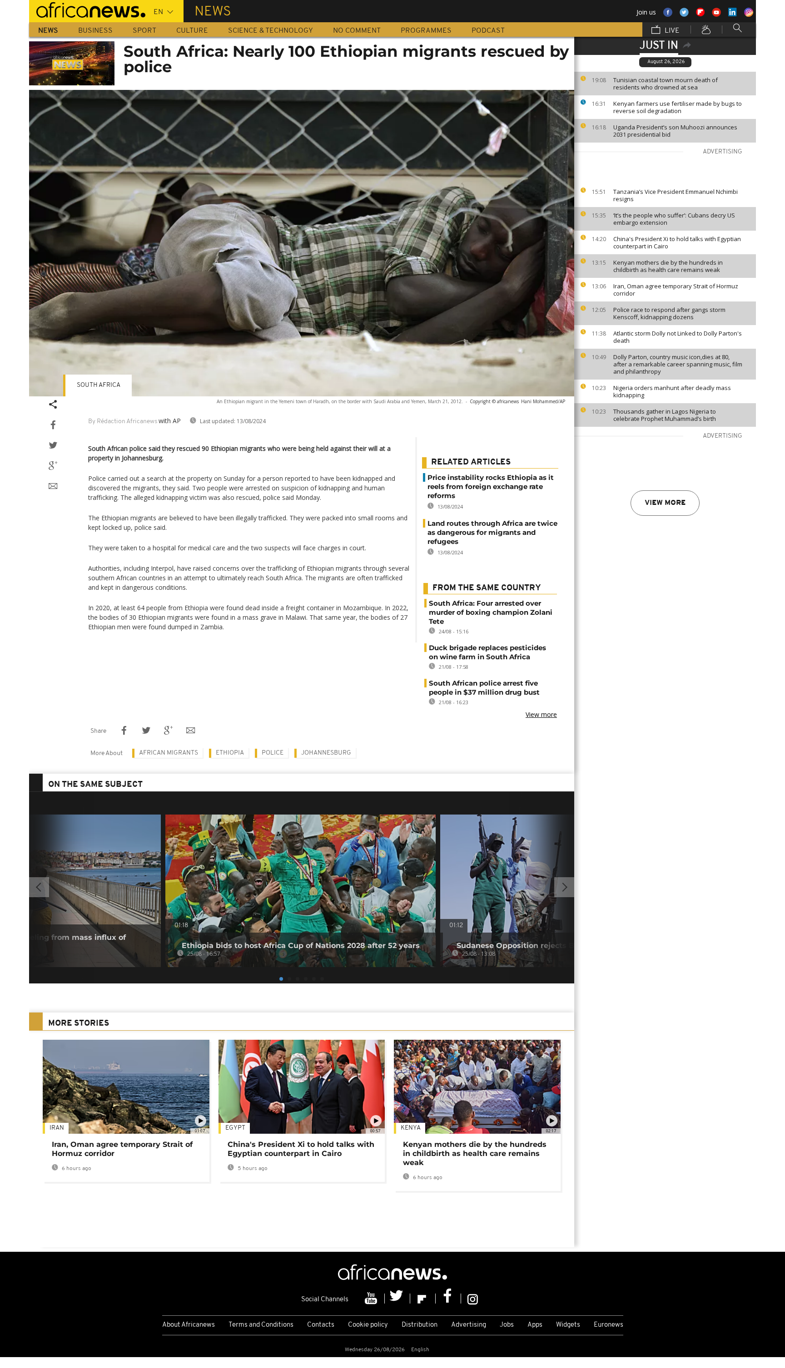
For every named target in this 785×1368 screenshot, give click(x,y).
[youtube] (372, 1299)
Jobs (507, 1325)
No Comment (357, 31)
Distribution (419, 1325)
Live (671, 31)
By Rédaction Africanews (122, 421)
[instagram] (472, 1299)
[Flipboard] (423, 1299)
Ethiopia (230, 753)
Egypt (235, 1128)
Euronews (608, 1325)
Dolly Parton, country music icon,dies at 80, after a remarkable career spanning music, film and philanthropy (677, 364)
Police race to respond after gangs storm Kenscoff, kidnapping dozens (669, 313)
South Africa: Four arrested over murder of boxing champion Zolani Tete (490, 612)
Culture (192, 31)
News (48, 31)
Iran (57, 1128)
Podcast (488, 31)
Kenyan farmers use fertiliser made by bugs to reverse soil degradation (677, 107)
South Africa (98, 385)
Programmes (426, 31)
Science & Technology (270, 31)
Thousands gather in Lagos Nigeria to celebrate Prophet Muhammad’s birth (664, 415)
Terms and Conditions (261, 1325)
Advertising (468, 1325)
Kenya (411, 1128)
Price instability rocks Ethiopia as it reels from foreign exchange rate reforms (490, 486)
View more (665, 503)
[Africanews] (87, 9)
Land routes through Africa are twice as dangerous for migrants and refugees (492, 532)
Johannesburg (326, 753)
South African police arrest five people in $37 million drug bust (484, 687)
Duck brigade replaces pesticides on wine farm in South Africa (487, 652)
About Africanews (188, 1325)
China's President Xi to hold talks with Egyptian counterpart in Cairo (677, 242)
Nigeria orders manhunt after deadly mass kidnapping (672, 391)
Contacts (320, 1325)
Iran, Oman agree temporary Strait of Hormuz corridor (675, 289)
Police (272, 753)
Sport (144, 31)
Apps (534, 1325)
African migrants (168, 753)
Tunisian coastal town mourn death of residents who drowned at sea (665, 83)
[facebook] (448, 1299)
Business (95, 31)
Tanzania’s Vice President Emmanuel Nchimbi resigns (675, 195)
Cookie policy (368, 1325)
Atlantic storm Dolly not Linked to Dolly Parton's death (677, 337)
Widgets (568, 1325)
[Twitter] (397, 1299)
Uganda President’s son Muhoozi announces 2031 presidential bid (675, 130)
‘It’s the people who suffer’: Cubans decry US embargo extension (674, 219)
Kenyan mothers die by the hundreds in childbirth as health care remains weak (668, 266)
